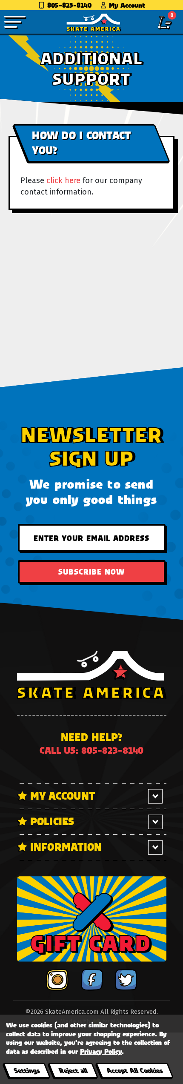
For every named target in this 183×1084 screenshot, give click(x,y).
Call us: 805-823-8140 (91, 750)
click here (63, 180)
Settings (26, 1070)
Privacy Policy (101, 1051)
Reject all (73, 1070)
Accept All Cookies (134, 1070)
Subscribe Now (91, 571)
